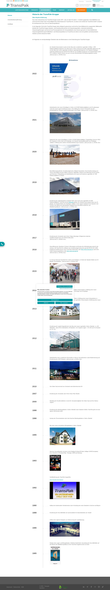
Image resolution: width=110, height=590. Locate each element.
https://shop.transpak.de (87, 249)
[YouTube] (95, 587)
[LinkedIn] (83, 587)
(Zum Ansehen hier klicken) (56, 479)
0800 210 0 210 (18, 0)
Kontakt (26, 0)
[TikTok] (102, 587)
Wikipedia (71, 202)
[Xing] (87, 587)
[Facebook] (91, 587)
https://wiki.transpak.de (72, 251)
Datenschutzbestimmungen (66, 288)
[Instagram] (99, 587)
